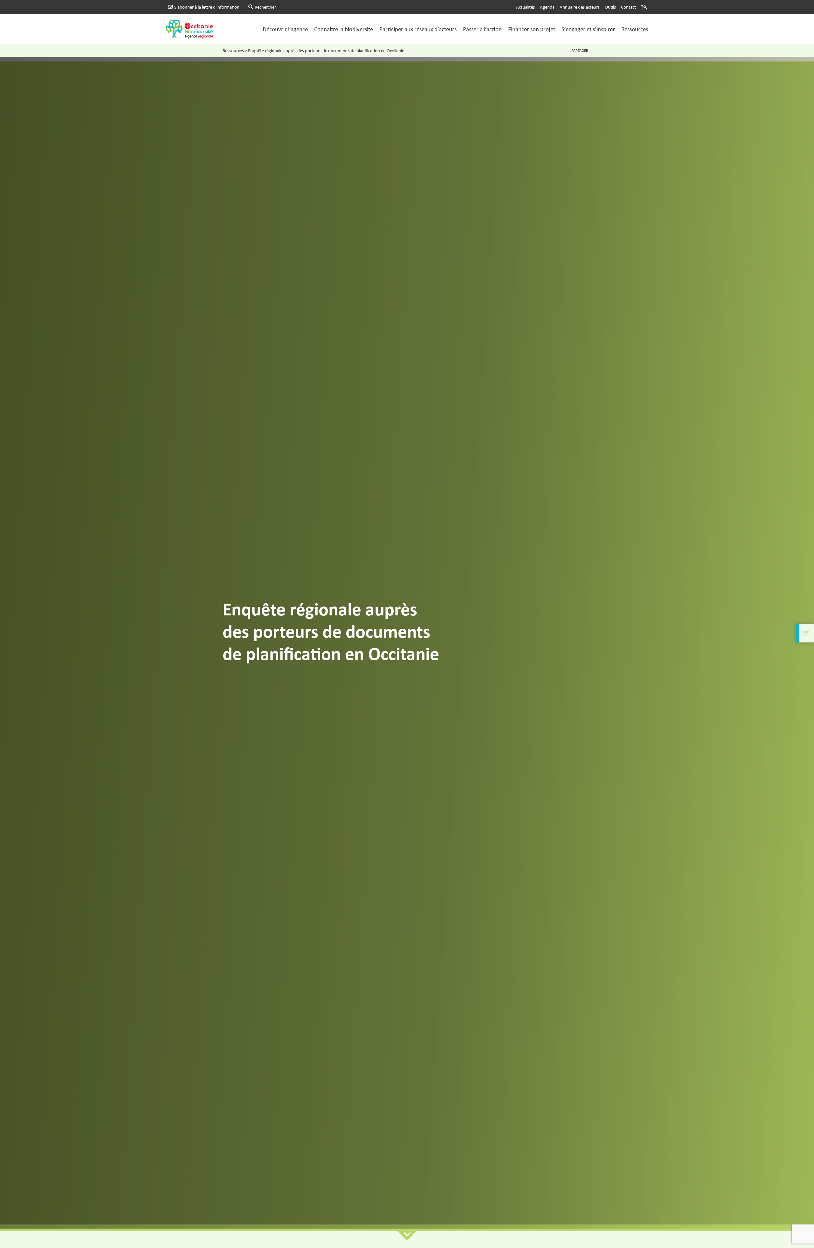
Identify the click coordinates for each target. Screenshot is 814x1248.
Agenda (547, 7)
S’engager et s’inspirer (588, 28)
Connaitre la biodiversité (343, 28)
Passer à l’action (482, 28)
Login (645, 7)
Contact (628, 7)
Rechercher (265, 7)
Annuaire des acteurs (580, 7)
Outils (610, 7)
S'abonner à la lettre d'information (206, 7)
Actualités (525, 7)
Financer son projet (531, 28)
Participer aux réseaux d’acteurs (418, 28)
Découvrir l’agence (285, 28)
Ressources (634, 28)
